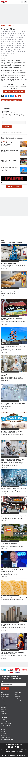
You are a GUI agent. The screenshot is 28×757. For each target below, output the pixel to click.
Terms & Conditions (18, 751)
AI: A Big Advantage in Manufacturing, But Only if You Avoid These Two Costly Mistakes (13, 489)
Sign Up (4, 688)
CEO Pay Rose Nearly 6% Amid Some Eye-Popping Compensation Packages (13, 570)
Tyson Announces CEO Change (9, 543)
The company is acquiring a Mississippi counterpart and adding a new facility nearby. (13, 292)
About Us (19, 749)
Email (2, 681)
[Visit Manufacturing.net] (10, 672)
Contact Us (24, 749)
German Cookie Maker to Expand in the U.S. (9, 151)
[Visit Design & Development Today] (3, 669)
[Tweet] (12, 96)
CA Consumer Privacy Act (15, 753)
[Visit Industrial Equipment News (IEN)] (17, 669)
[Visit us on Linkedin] (15, 747)
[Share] (6, 96)
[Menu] (25, 2)
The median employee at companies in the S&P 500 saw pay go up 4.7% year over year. (13, 573)
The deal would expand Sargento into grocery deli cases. (13, 322)
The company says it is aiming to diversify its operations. (12, 600)
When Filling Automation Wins (8, 263)
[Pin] (16, 96)
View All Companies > (14, 186)
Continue (7, 126)
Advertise (13, 749)
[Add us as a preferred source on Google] (19, 96)
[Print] (2, 96)
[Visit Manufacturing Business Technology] (17, 672)
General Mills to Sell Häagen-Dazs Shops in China (13, 515)
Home (3, 371)
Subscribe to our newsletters (14, 91)
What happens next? (6, 406)
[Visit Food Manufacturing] (10, 669)
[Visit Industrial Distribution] (3, 672)
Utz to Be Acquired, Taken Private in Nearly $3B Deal (10, 168)
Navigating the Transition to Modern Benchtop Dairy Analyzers (13, 374)
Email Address (6, 120)
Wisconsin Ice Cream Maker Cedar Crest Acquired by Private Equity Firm (11, 432)
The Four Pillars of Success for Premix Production (9, 143)
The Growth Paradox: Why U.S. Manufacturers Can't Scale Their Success (13, 653)
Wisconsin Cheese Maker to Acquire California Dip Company (9, 159)
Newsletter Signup (5, 749)
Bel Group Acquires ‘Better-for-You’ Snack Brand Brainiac (13, 625)
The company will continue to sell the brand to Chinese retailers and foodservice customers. (12, 517)
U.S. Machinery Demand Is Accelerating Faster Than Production (13, 404)
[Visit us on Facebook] (9, 747)
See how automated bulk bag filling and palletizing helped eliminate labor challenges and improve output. (14, 266)
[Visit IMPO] (24, 669)
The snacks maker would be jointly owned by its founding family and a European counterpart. (12, 350)
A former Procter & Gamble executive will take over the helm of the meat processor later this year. (13, 545)
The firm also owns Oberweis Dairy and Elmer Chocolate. (12, 435)
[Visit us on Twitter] (12, 747)
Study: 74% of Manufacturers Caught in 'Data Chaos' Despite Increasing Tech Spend (12, 460)
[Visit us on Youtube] (18, 747)
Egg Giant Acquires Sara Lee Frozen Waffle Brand (14, 597)
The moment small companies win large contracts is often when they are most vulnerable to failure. (13, 656)
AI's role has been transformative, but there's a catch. (13, 491)
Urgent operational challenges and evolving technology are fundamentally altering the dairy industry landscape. (12, 379)
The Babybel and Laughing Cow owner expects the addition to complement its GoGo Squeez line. (13, 628)
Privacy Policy (9, 751)
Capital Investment (7, 25)
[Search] (22, 2)
